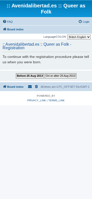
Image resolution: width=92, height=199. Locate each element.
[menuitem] (8, 22)
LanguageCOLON (54, 36)
